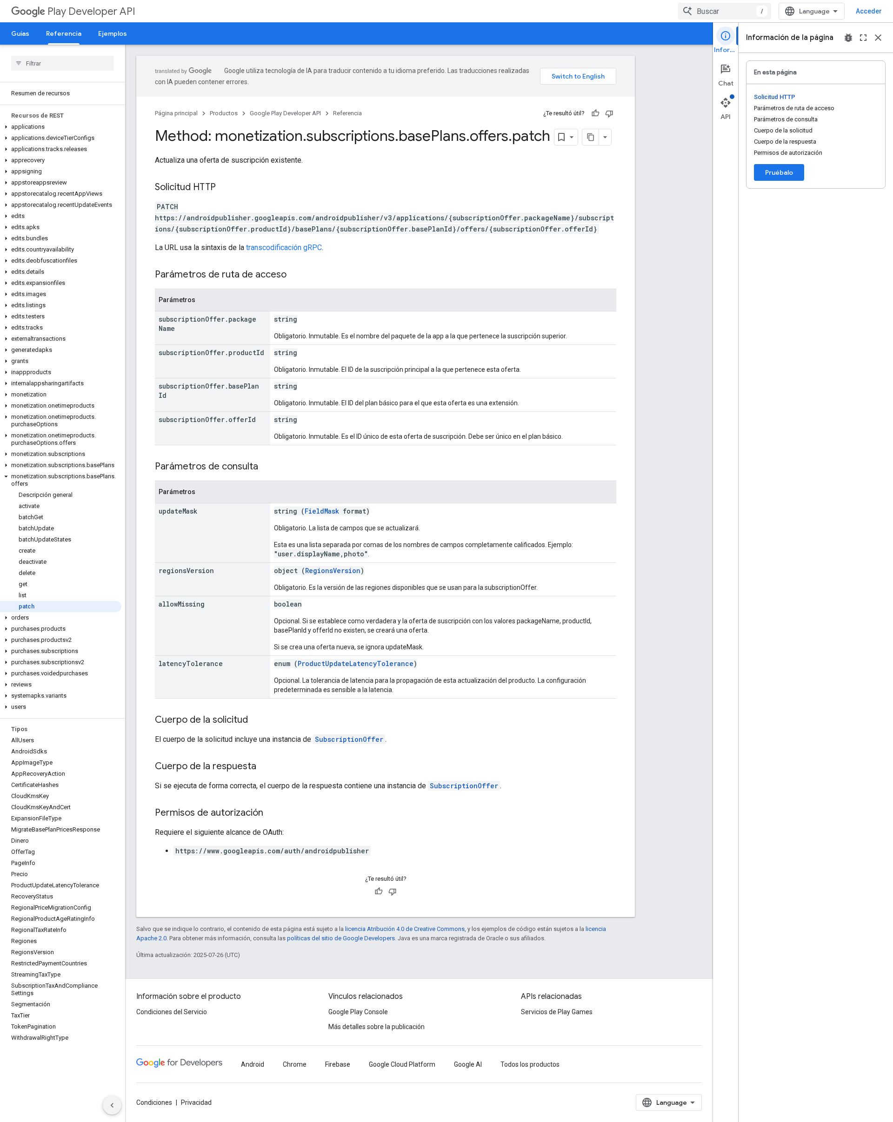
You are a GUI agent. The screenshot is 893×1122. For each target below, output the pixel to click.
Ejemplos (112, 33)
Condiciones (154, 1102)
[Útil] (595, 113)
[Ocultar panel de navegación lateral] (112, 1105)
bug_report (848, 37)
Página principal (176, 113)
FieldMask (322, 511)
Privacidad (196, 1102)
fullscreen (863, 37)
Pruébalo (779, 172)
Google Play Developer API (285, 113)
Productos (224, 113)
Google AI (468, 1064)
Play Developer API (91, 11)
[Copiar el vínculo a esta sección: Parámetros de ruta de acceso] (296, 275)
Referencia (63, 33)
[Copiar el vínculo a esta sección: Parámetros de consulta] (267, 467)
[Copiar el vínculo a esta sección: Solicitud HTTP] (225, 187)
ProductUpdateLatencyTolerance (355, 663)
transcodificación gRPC (284, 247)
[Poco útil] (609, 113)
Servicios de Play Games (557, 1012)
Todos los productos (530, 1064)
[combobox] (724, 11)
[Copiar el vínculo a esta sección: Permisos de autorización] (272, 813)
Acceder (869, 11)
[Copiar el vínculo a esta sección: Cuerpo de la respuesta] (265, 766)
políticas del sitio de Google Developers (341, 938)
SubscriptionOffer (349, 739)
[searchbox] (62, 63)
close (878, 37)
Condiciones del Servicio (171, 1012)
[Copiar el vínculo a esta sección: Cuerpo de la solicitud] (257, 720)
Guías (20, 33)
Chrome (295, 1064)
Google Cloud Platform (402, 1064)
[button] (60, 126)
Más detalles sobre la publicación (376, 1026)
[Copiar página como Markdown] (590, 137)
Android (252, 1064)
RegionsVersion (332, 570)
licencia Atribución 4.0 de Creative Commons (405, 928)
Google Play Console (358, 1012)
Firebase (337, 1064)
